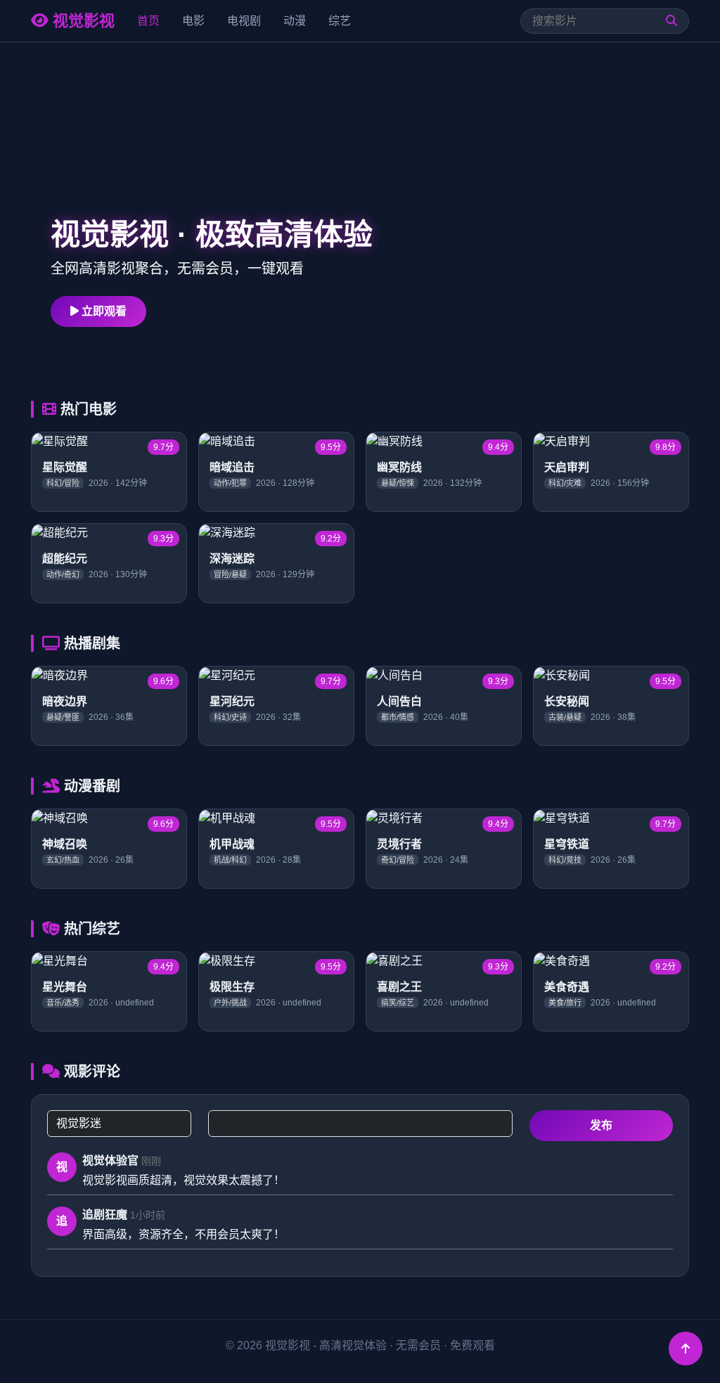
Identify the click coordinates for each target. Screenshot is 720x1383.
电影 (193, 21)
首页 (148, 21)
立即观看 (103, 311)
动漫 (294, 21)
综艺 (339, 21)
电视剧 (244, 21)
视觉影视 (82, 21)
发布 (601, 1125)
